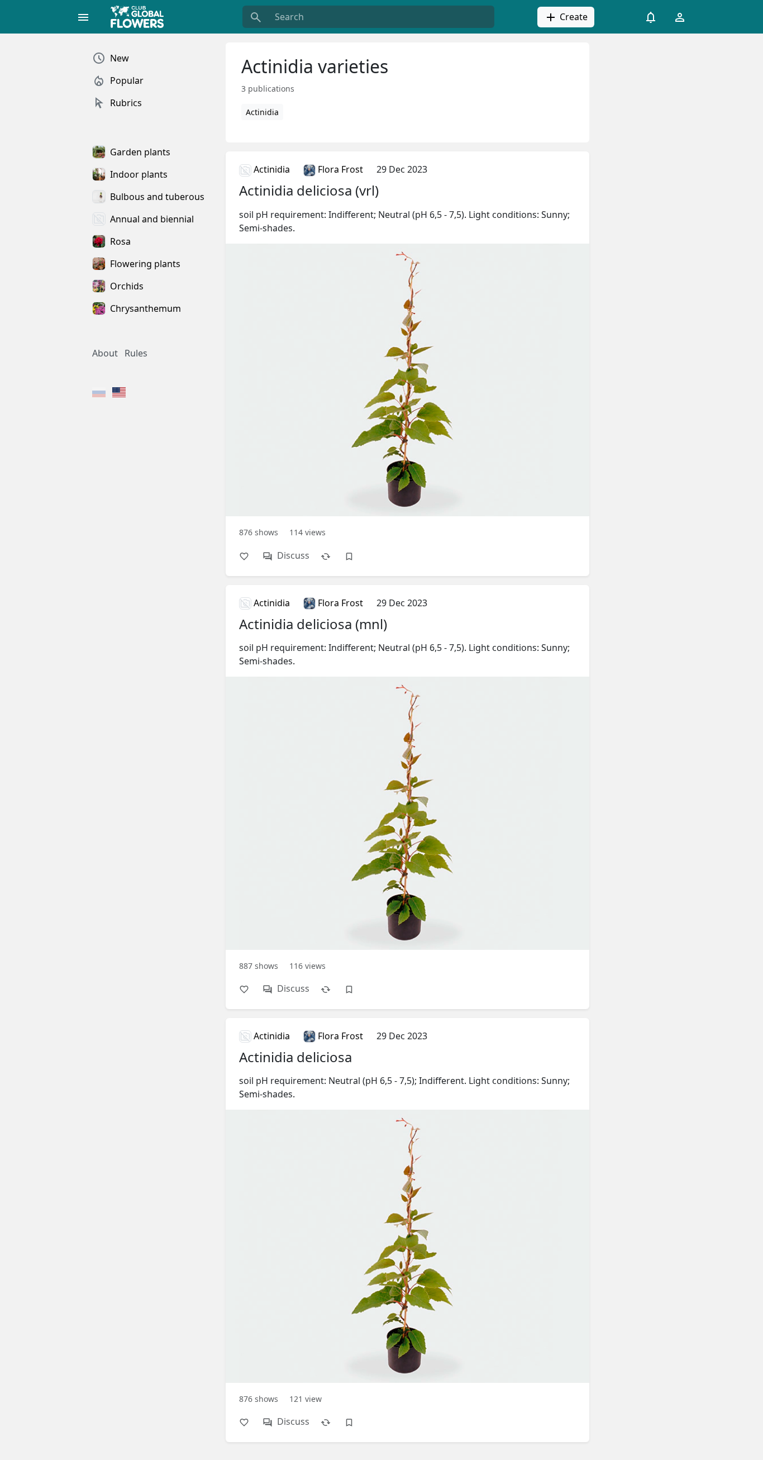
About (105, 353)
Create (572, 17)
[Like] (249, 556)
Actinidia (262, 112)
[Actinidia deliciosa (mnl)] (407, 783)
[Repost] (331, 556)
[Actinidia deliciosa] (407, 1216)
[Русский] (99, 393)
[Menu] (83, 16)
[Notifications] (650, 16)
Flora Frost (339, 169)
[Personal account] (679, 16)
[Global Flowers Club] (140, 17)
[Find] (255, 16)
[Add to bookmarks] (354, 556)
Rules (136, 353)
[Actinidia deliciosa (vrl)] (407, 349)
